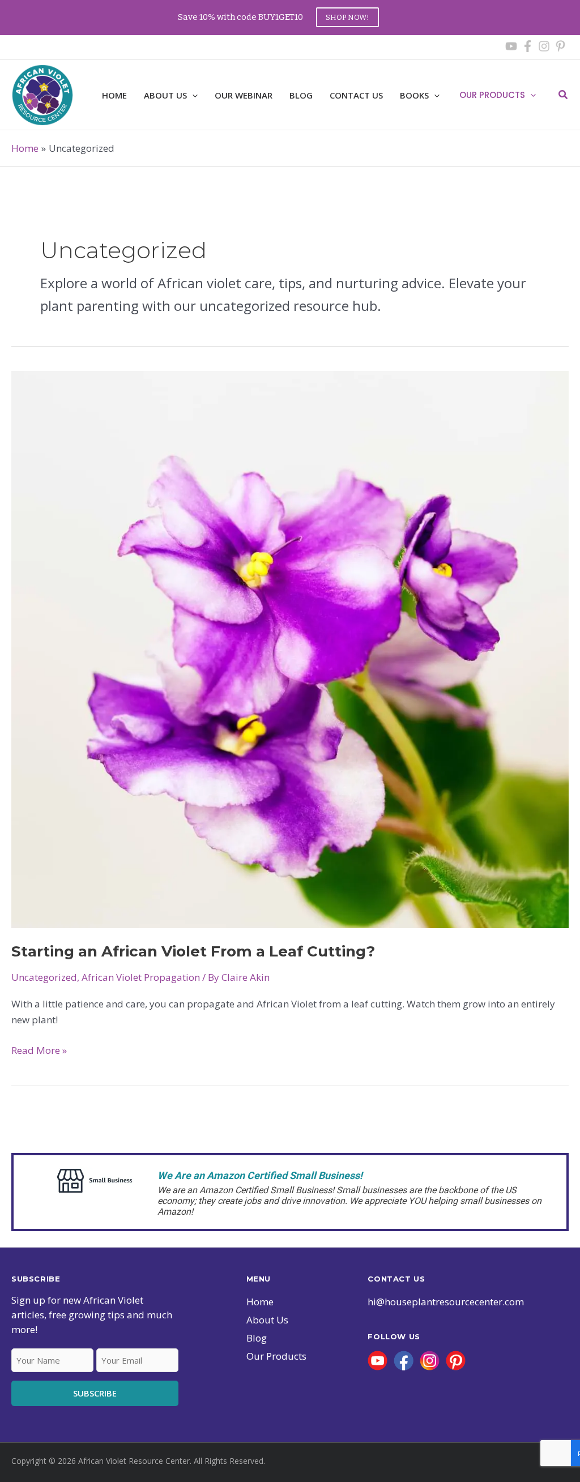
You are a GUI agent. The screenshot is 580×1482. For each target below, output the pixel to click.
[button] (192, 95)
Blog (256, 1337)
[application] (530, 95)
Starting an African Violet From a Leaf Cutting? (193, 951)
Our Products (492, 95)
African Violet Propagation (141, 977)
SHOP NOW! (347, 17)
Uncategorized (44, 977)
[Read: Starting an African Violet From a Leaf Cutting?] (290, 648)
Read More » (39, 1050)
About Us (267, 1319)
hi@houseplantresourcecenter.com (446, 1301)
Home (260, 1301)
